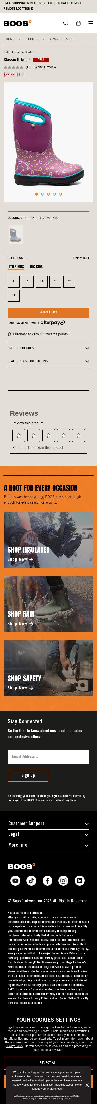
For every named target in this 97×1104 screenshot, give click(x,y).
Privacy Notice (20, 1084)
